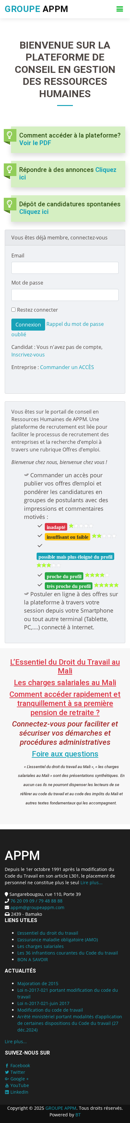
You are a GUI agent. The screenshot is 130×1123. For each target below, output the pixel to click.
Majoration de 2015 (37, 983)
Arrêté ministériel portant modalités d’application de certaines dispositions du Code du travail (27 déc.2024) (69, 1023)
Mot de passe (27, 282)
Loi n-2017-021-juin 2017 (43, 1003)
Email (17, 255)
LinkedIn (18, 1092)
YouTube (19, 1085)
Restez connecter (37, 309)
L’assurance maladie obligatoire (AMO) (57, 940)
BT (78, 1115)
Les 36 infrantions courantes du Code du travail (67, 953)
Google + (19, 1079)
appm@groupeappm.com (37, 907)
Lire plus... (91, 882)
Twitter (17, 1072)
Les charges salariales (40, 946)
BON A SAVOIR (32, 959)
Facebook (19, 1065)
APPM (36, 9)
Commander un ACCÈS (67, 367)
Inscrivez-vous (28, 354)
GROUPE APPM (60, 1108)
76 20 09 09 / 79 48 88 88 (35, 901)
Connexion (28, 324)
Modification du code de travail (50, 1010)
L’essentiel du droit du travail (47, 933)
